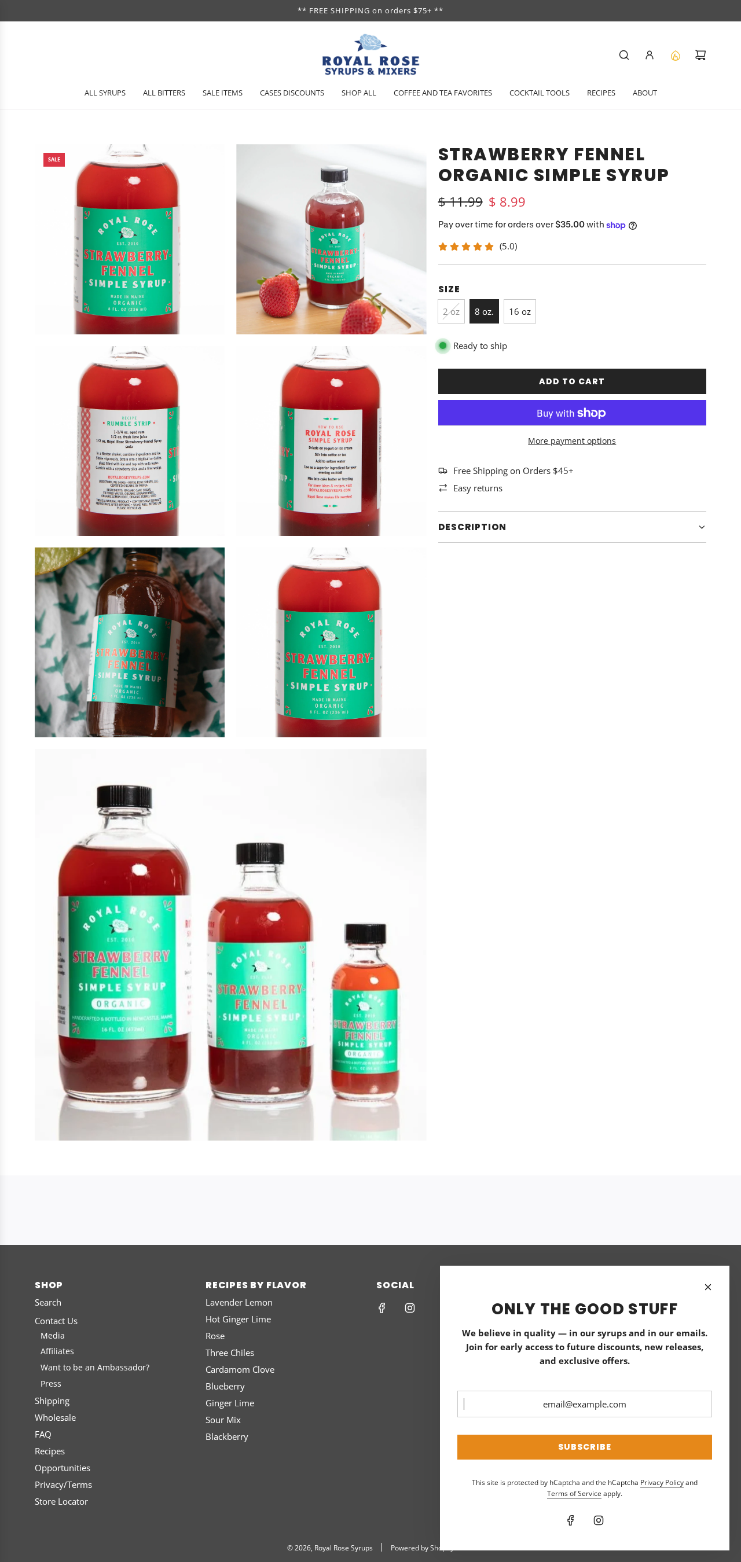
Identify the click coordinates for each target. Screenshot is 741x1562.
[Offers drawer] (675, 55)
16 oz (520, 311)
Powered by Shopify (422, 1548)
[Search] (624, 55)
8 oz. (484, 311)
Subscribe (584, 1447)
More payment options (572, 440)
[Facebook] (382, 1308)
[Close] (708, 1287)
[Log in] (649, 55)
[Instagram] (410, 1308)
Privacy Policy (662, 1482)
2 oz (451, 311)
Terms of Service (574, 1493)
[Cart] (700, 55)
